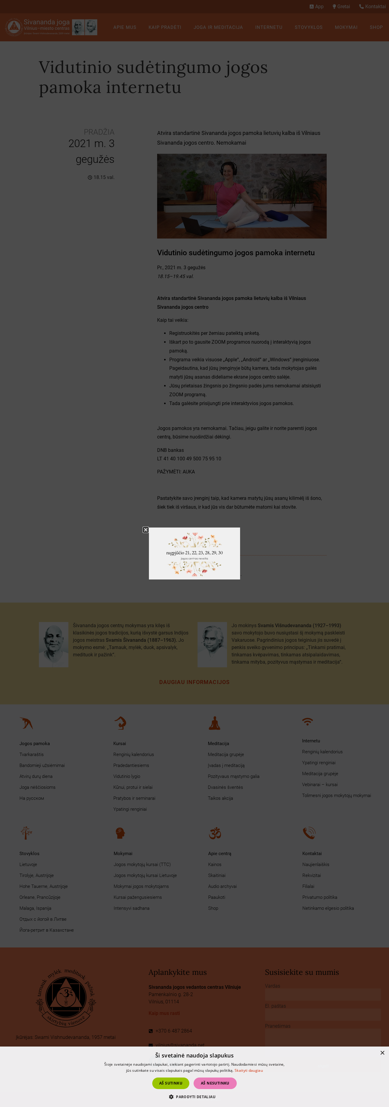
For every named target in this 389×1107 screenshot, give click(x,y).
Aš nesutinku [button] (215, 1083)
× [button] (382, 1053)
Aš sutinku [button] (170, 1083)
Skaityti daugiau (249, 1070)
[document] (194, 553)
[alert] (194, 1077)
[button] (145, 530)
